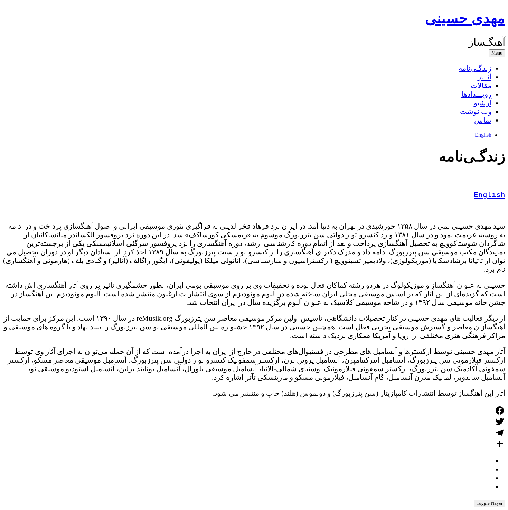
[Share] (254, 443)
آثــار (484, 77)
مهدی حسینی (465, 18)
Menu (496, 53)
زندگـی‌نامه (475, 68)
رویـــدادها (476, 94)
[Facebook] (254, 410)
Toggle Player (489, 503)
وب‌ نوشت (475, 111)
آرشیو (482, 103)
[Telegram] (254, 432)
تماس (482, 120)
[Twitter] (254, 421)
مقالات (481, 85)
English (483, 135)
